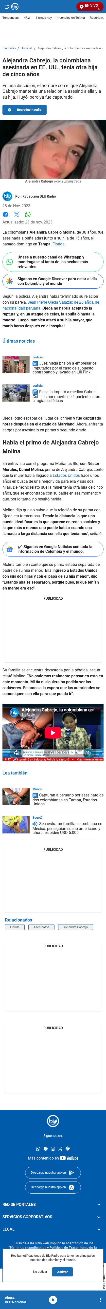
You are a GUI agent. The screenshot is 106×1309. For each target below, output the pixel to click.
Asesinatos (41, 927)
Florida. (59, 244)
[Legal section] (99, 1229)
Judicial (26, 48)
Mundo (37, 789)
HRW (27, 18)
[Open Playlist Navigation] (100, 1299)
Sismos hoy (43, 18)
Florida (14, 927)
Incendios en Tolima (71, 18)
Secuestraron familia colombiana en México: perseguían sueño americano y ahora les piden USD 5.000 (67, 828)
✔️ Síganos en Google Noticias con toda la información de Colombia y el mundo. (55, 549)
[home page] (53, 1121)
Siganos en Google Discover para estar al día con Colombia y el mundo (57, 281)
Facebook (5, 217)
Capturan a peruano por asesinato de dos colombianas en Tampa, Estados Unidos (68, 800)
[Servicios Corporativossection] (99, 1217)
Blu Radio (9, 48)
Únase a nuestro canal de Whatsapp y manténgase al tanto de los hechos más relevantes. (53, 262)
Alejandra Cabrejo (75, 927)
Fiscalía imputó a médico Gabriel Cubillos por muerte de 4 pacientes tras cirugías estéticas (66, 396)
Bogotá (37, 817)
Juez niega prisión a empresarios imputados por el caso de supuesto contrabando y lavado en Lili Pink (65, 368)
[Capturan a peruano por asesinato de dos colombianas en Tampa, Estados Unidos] (16, 796)
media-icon (53, 1300)
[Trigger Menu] (6, 7)
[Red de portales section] (99, 1204)
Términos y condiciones (27, 1248)
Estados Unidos (66, 475)
